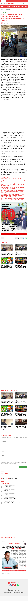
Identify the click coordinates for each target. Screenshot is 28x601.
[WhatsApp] (18, 585)
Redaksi (15, 589)
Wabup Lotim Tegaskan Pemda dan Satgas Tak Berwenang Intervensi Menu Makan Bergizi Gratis (13, 199)
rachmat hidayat (13, 478)
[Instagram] (13, 585)
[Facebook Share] (16, 238)
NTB (21, 476)
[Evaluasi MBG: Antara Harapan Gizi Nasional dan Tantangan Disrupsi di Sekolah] (7, 260)
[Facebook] (11, 585)
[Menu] (2, 3)
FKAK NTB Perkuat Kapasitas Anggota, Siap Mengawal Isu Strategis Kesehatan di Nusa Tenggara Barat (13, 180)
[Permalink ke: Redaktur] (2, 23)
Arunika (6, 494)
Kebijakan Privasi (12, 590)
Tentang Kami (8, 589)
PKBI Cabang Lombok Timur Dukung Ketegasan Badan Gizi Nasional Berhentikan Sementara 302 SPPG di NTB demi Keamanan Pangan (12, 195)
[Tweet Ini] (18, 238)
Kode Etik (20, 589)
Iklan (19, 590)
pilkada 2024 (14, 476)
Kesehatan (3, 12)
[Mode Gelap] (24, 3)
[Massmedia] (8, 3)
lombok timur (5, 476)
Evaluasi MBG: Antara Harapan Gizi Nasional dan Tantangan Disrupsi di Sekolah (12, 188)
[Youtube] (15, 585)
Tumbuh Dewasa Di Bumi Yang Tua (12, 502)
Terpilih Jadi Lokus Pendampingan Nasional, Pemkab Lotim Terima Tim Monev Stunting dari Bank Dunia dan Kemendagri (14, 184)
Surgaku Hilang (7, 486)
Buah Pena (6, 490)
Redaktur (5, 22)
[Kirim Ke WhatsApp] (26, 238)
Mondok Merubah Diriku (10, 498)
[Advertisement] (14, 115)
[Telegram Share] (23, 238)
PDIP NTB (4, 478)
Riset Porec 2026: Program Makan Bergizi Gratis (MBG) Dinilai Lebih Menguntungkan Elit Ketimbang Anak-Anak (13, 191)
